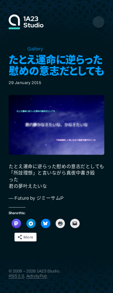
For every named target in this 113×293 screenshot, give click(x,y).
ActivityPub (36, 276)
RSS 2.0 (16, 276)
